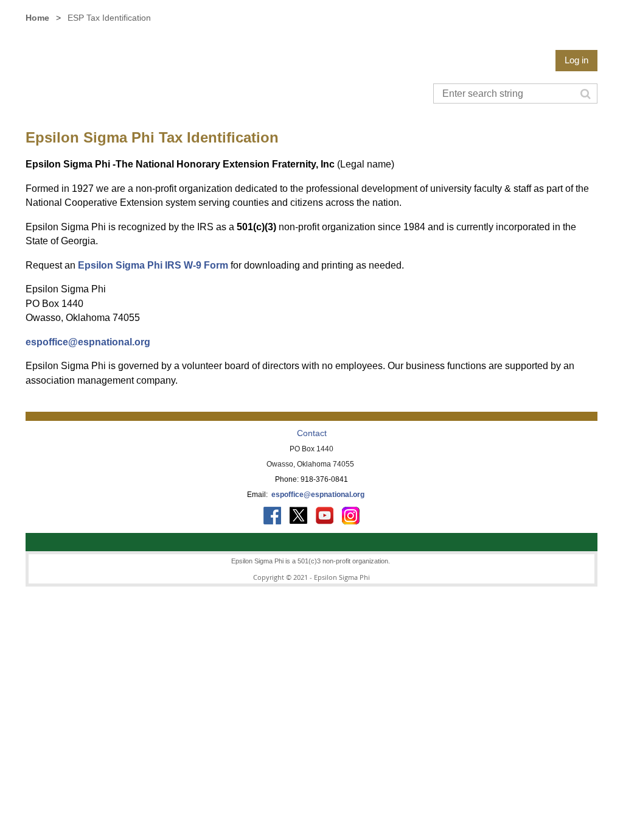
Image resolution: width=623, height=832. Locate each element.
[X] (298, 515)
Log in (576, 60)
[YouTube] (324, 515)
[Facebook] (272, 515)
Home (37, 18)
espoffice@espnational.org (88, 342)
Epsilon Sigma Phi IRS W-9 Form (153, 265)
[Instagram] (351, 515)
